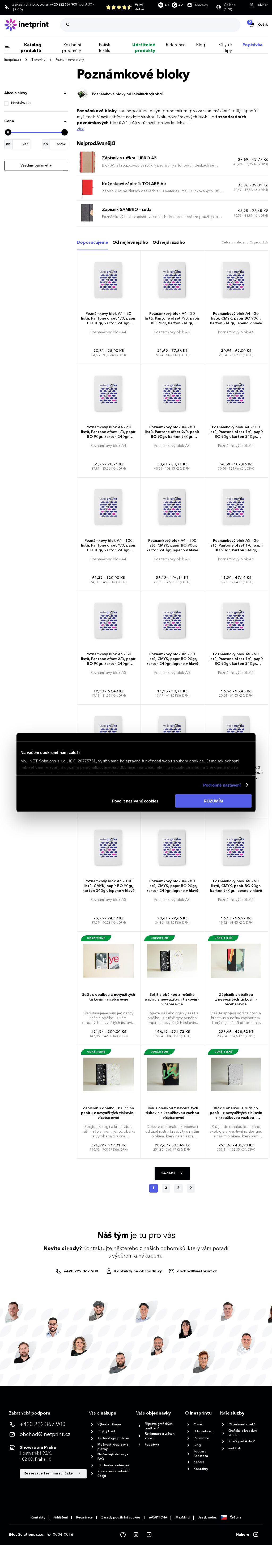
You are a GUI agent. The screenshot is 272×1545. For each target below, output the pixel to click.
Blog (200, 45)
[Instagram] (136, 1535)
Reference (175, 45)
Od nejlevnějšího (130, 243)
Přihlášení (61, 1517)
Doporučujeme (92, 243)
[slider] (8, 132)
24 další (168, 1173)
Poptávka (252, 45)
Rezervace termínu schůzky (49, 1473)
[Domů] (32, 25)
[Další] (191, 1188)
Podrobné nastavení (222, 785)
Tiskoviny (38, 60)
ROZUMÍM (213, 801)
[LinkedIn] (149, 1535)
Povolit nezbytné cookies (135, 801)
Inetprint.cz (12, 60)
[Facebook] (123, 1535)
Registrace (84, 1517)
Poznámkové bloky (70, 60)
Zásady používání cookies (121, 1517)
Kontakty (38, 1517)
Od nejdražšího (168, 243)
